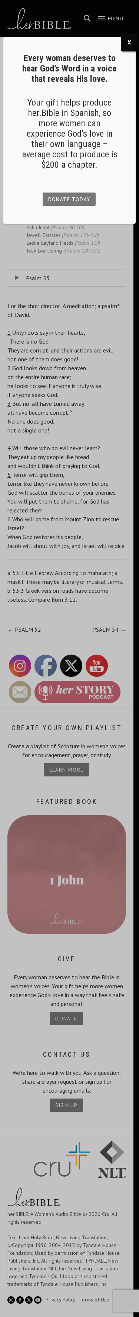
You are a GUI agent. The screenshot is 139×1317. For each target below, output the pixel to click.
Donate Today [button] (69, 199)
